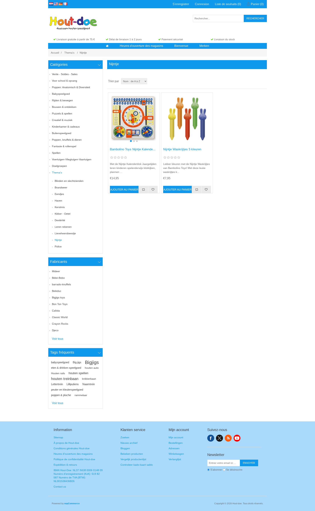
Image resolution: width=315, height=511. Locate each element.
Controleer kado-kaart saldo (136, 464)
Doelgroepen (59, 166)
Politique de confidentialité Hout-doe (74, 459)
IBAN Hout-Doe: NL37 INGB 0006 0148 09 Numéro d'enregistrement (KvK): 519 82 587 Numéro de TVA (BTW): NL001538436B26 (78, 476)
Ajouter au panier (124, 189)
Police (58, 246)
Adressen (174, 448)
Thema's (57, 172)
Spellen (56, 152)
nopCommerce (72, 503)
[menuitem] (107, 46)
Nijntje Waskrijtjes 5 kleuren (182, 149)
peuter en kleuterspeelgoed (67, 389)
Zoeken (124, 437)
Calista (56, 310)
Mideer (56, 271)
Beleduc (56, 290)
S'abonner (216, 469)
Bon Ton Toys (59, 304)
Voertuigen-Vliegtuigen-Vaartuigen (71, 159)
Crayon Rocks (60, 323)
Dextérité (60, 220)
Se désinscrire (234, 469)
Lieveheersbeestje (65, 233)
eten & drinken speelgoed (66, 367)
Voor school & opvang (64, 80)
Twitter (219, 438)
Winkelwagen (176, 453)
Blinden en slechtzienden (69, 180)
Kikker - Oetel (62, 213)
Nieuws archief (128, 442)
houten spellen (78, 373)
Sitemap (58, 437)
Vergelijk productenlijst (133, 459)
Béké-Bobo (58, 277)
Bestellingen (176, 442)
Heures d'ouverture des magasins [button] (141, 45)
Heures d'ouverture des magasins (73, 453)
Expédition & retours (65, 464)
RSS (228, 438)
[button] (107, 46)
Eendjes (59, 194)
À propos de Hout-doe (66, 442)
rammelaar (81, 395)
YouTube (237, 438)
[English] (55, 4)
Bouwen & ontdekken (64, 106)
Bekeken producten (131, 453)
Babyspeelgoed (61, 93)
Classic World (60, 317)
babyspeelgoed (60, 362)
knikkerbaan (89, 378)
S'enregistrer (181, 4)
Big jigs (77, 362)
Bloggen (125, 448)
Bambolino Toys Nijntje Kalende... (132, 149)
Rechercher (255, 18)
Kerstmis (60, 207)
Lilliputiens (73, 384)
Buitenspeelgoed (61, 133)
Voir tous (57, 338)
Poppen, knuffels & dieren (67, 139)
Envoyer (249, 462)
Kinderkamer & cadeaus (66, 126)
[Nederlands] (50, 4)
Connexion (202, 4)
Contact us (60, 486)
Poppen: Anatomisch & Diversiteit (71, 87)
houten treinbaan (64, 379)
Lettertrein (57, 384)
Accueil (55, 52)
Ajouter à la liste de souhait (153, 189)
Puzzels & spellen (62, 113)
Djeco (55, 330)
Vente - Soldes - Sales (64, 74)
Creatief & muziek (62, 120)
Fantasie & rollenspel (64, 146)
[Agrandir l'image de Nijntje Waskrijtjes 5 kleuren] (187, 118)
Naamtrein (88, 384)
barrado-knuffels (61, 284)
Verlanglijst (175, 459)
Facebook (210, 438)
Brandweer (61, 187)
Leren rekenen (63, 226)
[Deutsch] (60, 4)
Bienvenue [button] (181, 45)
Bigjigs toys (58, 297)
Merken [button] (204, 45)
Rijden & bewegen (62, 100)
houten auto (92, 367)
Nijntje (58, 239)
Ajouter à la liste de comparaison (143, 189)
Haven (58, 200)
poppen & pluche (61, 395)
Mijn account (176, 437)
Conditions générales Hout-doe (72, 448)
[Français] (65, 4)
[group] (133, 118)
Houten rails (58, 373)
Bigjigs (92, 362)
